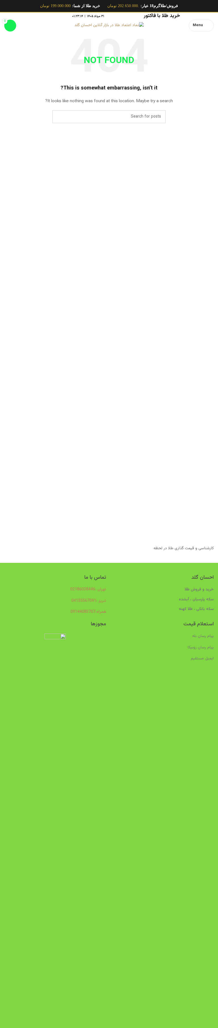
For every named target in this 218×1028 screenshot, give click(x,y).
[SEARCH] (58, 116)
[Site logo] (109, 25)
